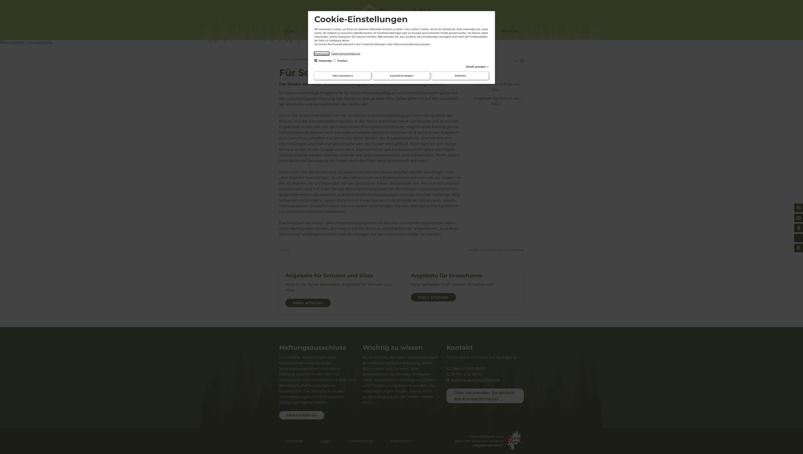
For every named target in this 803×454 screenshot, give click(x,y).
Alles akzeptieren (342, 75)
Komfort (342, 60)
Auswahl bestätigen (401, 75)
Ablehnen (460, 75)
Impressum (321, 53)
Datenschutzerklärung (345, 53)
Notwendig (325, 60)
